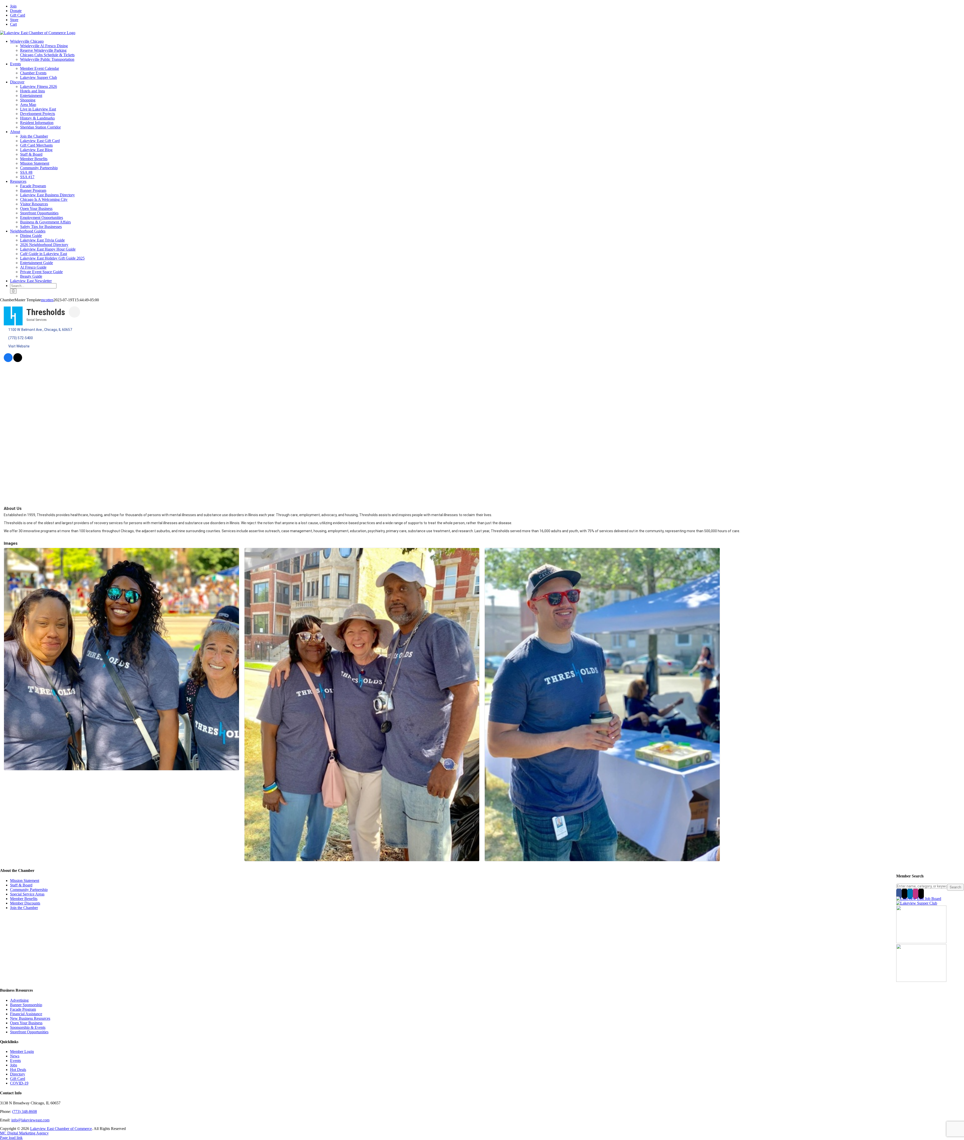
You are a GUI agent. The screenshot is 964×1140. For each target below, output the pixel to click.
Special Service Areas (27, 894)
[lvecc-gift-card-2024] (921, 980)
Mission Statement (24, 880)
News (14, 1056)
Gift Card (17, 1078)
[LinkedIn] (910, 893)
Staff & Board (21, 885)
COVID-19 (19, 1083)
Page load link (11, 1137)
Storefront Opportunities (29, 1032)
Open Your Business (26, 1023)
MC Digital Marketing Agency (24, 1133)
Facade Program (23, 1009)
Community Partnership (29, 889)
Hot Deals (18, 1069)
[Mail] (921, 893)
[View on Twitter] (17, 361)
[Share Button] (74, 312)
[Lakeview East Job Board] (918, 898)
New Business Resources (30, 1018)
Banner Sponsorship (26, 1005)
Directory (17, 1074)
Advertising (19, 1000)
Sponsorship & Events (27, 1027)
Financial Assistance (26, 1014)
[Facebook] (899, 893)
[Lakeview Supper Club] (916, 903)
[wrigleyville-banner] (921, 942)
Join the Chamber (24, 908)
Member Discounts (25, 903)
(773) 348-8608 (24, 1111)
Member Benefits (23, 898)
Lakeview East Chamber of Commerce (61, 1128)
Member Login (22, 1051)
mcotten (47, 300)
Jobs (13, 1065)
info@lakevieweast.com (30, 1120)
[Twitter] (904, 893)
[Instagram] (915, 893)
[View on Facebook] (8, 361)
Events (15, 1060)
